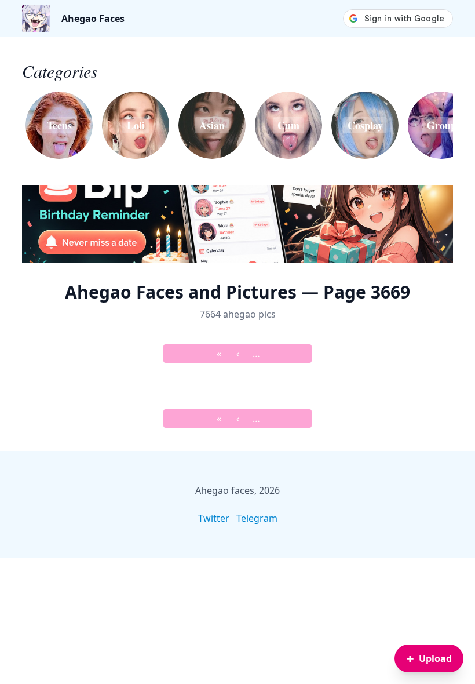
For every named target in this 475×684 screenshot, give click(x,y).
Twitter (213, 518)
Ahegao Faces (93, 18)
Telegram (256, 518)
